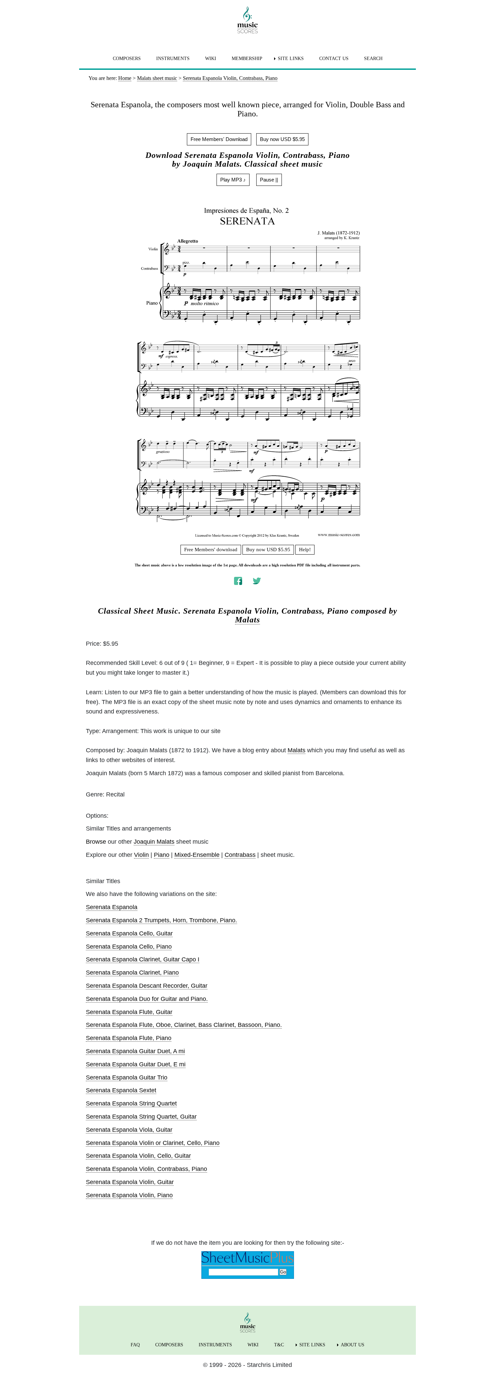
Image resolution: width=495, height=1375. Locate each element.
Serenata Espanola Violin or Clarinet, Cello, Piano (153, 1143)
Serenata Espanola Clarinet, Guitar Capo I (142, 959)
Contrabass (240, 854)
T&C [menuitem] (279, 1344)
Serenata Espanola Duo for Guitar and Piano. (147, 998)
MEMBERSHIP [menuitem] (247, 58)
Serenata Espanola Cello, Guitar (129, 933)
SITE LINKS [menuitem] (291, 58)
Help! (305, 549)
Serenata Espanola (111, 907)
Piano (161, 854)
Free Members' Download (219, 139)
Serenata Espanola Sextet (121, 1090)
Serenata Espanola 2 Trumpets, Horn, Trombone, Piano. (161, 920)
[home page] (247, 20)
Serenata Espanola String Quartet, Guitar (141, 1116)
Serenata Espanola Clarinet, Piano (132, 972)
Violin (141, 854)
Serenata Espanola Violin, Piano (129, 1195)
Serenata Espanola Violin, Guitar (130, 1182)
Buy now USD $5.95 (282, 139)
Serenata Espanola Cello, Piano (129, 946)
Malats (247, 619)
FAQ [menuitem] (135, 1344)
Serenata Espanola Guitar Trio (126, 1077)
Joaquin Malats (154, 841)
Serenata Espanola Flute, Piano (128, 1038)
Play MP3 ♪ (233, 180)
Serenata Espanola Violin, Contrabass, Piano (146, 1169)
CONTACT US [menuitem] (334, 58)
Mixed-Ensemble (197, 854)
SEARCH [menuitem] (373, 58)
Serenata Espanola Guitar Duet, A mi (135, 1051)
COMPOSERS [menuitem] (127, 58)
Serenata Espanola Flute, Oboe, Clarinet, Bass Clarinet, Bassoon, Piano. (184, 1024)
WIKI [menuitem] (210, 58)
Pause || (269, 180)
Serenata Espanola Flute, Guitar (129, 1012)
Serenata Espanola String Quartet (131, 1103)
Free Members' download (210, 549)
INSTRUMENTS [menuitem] (173, 58)
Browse (96, 841)
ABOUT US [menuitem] (352, 1344)
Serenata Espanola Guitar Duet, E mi (136, 1064)
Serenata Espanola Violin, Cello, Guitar (138, 1155)
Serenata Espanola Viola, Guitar (129, 1129)
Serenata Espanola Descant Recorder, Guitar (146, 985)
